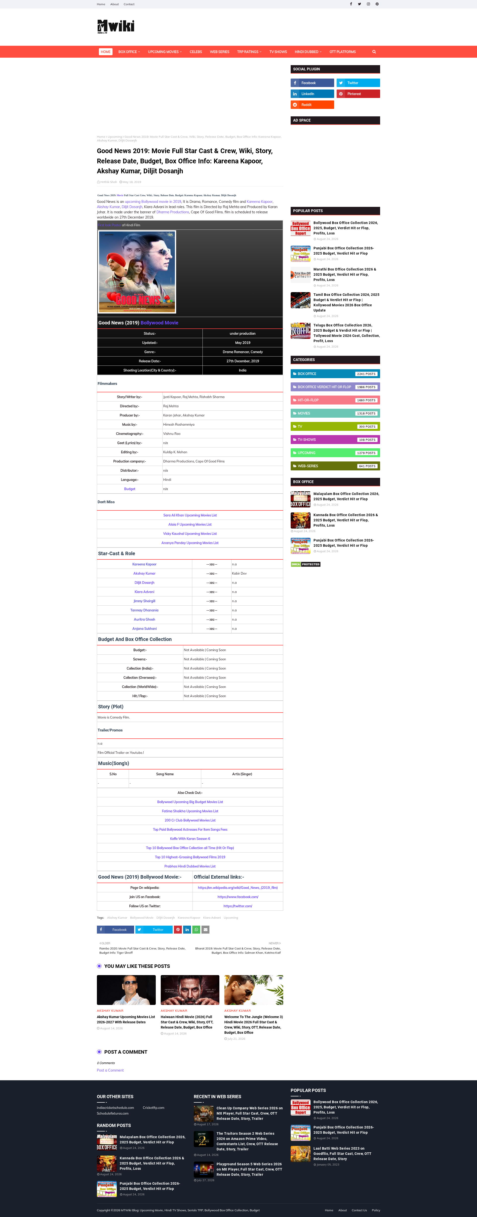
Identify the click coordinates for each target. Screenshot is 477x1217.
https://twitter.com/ (238, 906)
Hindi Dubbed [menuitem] (306, 52)
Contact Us (359, 1210)
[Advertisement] (190, 100)
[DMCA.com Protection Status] (306, 566)
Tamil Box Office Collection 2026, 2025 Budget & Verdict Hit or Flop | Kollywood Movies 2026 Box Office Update (346, 302)
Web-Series (331, 466)
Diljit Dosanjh (132, 207)
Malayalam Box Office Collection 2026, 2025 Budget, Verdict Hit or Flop (346, 496)
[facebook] (351, 4)
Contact (129, 4)
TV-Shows (331, 440)
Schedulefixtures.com (112, 1113)
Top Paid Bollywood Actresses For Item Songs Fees (190, 829)
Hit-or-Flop (331, 400)
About (114, 4)
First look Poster (109, 225)
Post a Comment (110, 1070)
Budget (129, 489)
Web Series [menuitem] (219, 52)
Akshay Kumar (108, 207)
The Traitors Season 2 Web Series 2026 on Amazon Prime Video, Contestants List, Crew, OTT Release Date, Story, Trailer (247, 1141)
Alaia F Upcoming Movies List (190, 524)
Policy (376, 1210)
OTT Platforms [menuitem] (343, 52)
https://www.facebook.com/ (238, 897)
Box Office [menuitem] (128, 52)
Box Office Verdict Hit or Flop (331, 387)
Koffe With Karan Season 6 (190, 839)
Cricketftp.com (153, 1108)
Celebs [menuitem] (196, 52)
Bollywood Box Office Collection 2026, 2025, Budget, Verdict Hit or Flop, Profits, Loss (346, 228)
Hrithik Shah (108, 182)
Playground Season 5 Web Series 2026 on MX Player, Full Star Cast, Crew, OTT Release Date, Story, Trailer (249, 1169)
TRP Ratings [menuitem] (247, 52)
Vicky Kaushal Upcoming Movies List (190, 534)
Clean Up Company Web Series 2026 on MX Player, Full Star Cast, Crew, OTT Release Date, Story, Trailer (250, 1113)
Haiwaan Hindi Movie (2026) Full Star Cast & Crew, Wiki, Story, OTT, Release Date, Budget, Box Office (187, 1022)
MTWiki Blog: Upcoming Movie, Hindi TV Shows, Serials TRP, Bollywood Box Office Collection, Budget (190, 1210)
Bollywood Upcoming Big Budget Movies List (190, 802)
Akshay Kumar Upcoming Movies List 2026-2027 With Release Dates (126, 1019)
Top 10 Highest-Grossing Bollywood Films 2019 (190, 857)
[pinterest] (377, 4)
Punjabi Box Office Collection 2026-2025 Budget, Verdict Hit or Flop (344, 250)
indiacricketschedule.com (115, 1108)
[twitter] (360, 4)
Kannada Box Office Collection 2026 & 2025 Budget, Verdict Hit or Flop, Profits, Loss (346, 520)
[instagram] (368, 4)
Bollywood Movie (159, 323)
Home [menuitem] (106, 52)
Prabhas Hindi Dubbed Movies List (190, 866)
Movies (331, 413)
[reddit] (312, 104)
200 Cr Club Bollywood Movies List (190, 820)
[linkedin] (312, 94)
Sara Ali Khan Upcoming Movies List (190, 515)
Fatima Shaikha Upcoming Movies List (190, 811)
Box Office (331, 374)
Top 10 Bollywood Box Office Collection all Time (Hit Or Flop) (190, 848)
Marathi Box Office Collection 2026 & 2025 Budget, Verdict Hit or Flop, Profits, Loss (345, 274)
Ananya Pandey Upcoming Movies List (190, 543)
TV (331, 426)
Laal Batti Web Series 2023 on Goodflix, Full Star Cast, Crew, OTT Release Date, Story (343, 1153)
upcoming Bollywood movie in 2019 (153, 201)
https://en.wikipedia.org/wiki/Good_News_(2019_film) (238, 888)
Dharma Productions (173, 212)
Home (101, 4)
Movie (120, 195)
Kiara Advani (144, 592)
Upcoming (115, 136)
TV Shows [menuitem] (278, 52)
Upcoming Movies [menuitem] (163, 52)
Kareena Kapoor (260, 201)
